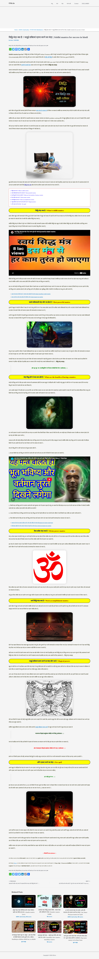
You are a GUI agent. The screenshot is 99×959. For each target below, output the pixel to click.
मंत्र (62, 3)
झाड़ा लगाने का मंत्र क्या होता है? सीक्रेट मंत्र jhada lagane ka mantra (27, 297)
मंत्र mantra (28, 916)
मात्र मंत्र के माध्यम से (41, 110)
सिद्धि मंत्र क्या (27, 185)
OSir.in (11, 3)
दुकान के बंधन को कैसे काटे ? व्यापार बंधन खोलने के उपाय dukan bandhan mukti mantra (30, 294)
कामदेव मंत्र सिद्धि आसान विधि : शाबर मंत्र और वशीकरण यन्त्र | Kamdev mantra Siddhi (49, 912)
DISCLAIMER (85, 3)
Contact (76, 3)
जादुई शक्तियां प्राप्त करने (41, 727)
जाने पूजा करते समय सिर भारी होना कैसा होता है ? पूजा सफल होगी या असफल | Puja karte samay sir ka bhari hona (75, 938)
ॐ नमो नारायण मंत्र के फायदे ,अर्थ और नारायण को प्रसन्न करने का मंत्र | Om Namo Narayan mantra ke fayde (75, 912)
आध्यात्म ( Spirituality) (21, 916)
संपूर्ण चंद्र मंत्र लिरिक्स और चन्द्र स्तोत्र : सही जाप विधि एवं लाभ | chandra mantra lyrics (24, 912)
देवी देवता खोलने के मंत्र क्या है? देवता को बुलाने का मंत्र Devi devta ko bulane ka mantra (31, 525)
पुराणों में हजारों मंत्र (26, 65)
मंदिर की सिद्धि (48, 57)
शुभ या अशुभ (23, 941)
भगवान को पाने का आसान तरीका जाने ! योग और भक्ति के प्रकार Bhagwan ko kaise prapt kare (32, 522)
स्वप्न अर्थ (69, 3)
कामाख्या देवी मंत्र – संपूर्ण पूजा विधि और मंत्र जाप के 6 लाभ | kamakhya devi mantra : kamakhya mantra (49, 937)
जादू (52, 3)
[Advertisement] (49, 17)
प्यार (57, 3)
